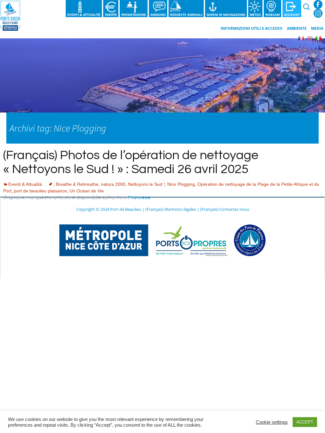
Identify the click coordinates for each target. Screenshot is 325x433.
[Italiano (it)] (318, 38)
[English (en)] (310, 38)
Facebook (318, 4)
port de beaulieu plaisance (40, 190)
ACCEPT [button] (304, 422)
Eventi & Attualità (83, 14)
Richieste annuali (186, 14)
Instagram (318, 13)
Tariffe (111, 14)
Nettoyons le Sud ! (146, 184)
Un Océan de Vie (87, 190)
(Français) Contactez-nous (224, 209)
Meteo (255, 14)
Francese (139, 197)
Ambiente (297, 28)
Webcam (272, 14)
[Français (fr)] (301, 38)
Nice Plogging (181, 184)
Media (317, 28)
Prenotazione (133, 14)
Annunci (158, 14)
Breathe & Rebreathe (77, 184)
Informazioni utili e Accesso (251, 28)
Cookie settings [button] (272, 422)
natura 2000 (113, 184)
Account (292, 14)
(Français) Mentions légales (170, 209)
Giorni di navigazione (226, 14)
